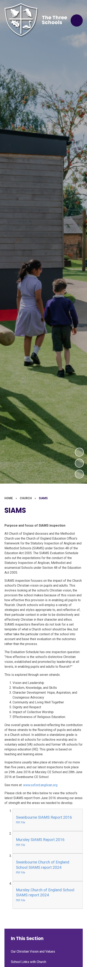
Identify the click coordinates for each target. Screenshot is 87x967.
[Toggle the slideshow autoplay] (79, 474)
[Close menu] (77, 20)
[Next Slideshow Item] (79, 452)
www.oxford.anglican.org (40, 785)
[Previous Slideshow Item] (79, 463)
